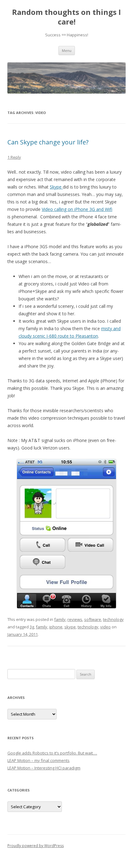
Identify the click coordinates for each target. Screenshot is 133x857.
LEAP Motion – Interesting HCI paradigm (43, 768)
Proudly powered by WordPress (35, 845)
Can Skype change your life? (47, 142)
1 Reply (14, 157)
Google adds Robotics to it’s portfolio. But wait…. (52, 753)
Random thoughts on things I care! (66, 17)
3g (32, 627)
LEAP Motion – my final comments (38, 760)
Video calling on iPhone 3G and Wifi (77, 209)
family (60, 619)
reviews (74, 619)
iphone (55, 627)
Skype (56, 187)
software (92, 619)
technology (113, 619)
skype (70, 627)
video (105, 627)
